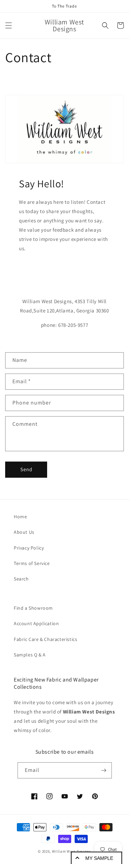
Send (26, 469)
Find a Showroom (33, 608)
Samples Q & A (30, 655)
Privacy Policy (29, 548)
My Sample (99, 858)
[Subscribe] (103, 770)
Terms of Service (32, 563)
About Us (24, 532)
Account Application (36, 623)
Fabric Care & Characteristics (45, 639)
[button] (8, 25)
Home (20, 516)
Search (21, 579)
